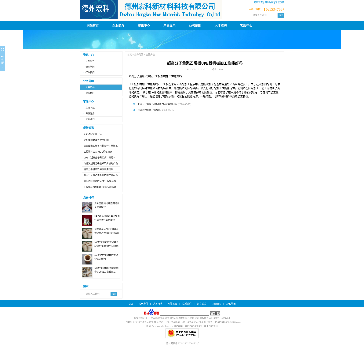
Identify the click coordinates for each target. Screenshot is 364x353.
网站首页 (258, 2)
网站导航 (269, 2)
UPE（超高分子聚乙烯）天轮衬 (100, 157)
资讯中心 (144, 25)
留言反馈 (279, 2)
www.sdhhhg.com (160, 318)
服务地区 (90, 93)
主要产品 (90, 87)
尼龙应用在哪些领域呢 (149, 110)
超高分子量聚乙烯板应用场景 (98, 169)
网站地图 (172, 303)
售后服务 (90, 113)
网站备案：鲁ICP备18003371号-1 (190, 326)
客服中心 (246, 25)
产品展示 (169, 25)
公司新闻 (90, 67)
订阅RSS (216, 303)
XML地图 (231, 303)
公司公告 (90, 61)
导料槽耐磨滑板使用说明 (96, 140)
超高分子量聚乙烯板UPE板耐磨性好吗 (157, 104)
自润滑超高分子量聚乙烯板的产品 (101, 163)
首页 (129, 54)
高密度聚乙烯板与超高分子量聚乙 (101, 146)
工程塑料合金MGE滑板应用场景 (100, 187)
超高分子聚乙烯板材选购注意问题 (101, 175)
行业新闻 (90, 72)
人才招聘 (221, 25)
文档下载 (90, 108)
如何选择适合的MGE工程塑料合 (100, 181)
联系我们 (90, 119)
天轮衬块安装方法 (93, 134)
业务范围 (195, 25)
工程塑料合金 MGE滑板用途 (98, 151)
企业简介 (118, 25)
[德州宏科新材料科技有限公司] (151, 18)
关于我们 (143, 303)
